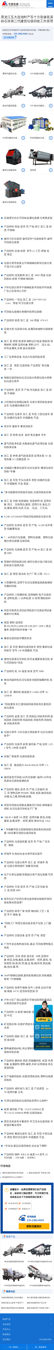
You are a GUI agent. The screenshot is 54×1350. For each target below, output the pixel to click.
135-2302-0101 (20, 33)
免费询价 (42, 1019)
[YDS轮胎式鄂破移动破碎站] (14, 1274)
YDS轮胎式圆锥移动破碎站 (39, 1285)
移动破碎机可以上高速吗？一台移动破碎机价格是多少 (23, 1177)
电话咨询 (42, 1347)
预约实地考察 (46, 1036)
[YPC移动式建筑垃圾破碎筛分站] (40, 1250)
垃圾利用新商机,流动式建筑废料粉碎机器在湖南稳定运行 (13, 1298)
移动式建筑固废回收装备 (14, 1262)
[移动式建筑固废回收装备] (14, 1250)
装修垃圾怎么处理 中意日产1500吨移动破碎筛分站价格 (13, 1303)
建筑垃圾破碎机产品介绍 (36, 1303)
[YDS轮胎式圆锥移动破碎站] (40, 1274)
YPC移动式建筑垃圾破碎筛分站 (40, 1262)
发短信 (15, 1347)
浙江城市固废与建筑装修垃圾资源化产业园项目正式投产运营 (39, 1298)
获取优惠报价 (34, 1226)
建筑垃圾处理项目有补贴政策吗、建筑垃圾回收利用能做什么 (26, 1173)
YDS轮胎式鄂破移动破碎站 (14, 1285)
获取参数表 (46, 1027)
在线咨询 (10, 37)
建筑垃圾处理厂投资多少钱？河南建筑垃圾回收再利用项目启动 (39, 1308)
